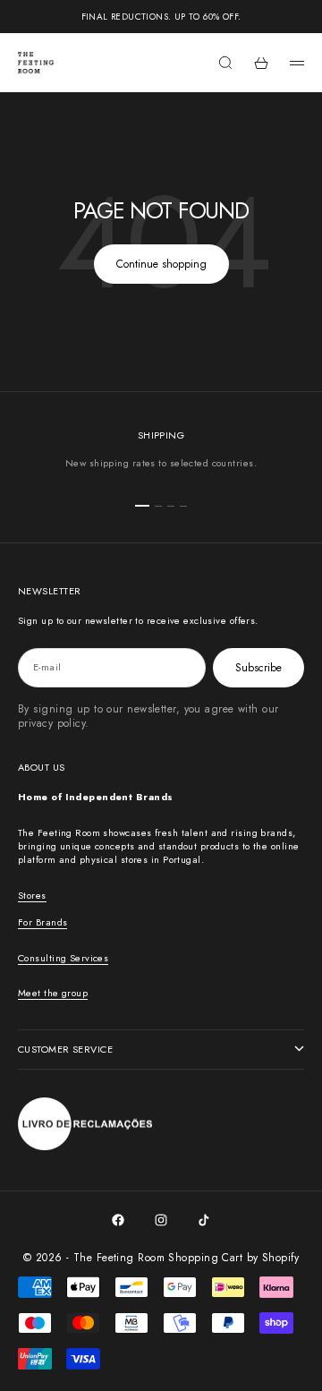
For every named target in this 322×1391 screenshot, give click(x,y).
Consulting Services (63, 958)
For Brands (42, 922)
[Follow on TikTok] (204, 1220)
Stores (32, 895)
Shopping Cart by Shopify (233, 1258)
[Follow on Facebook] (118, 1220)
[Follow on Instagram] (161, 1220)
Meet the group (53, 993)
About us (41, 767)
